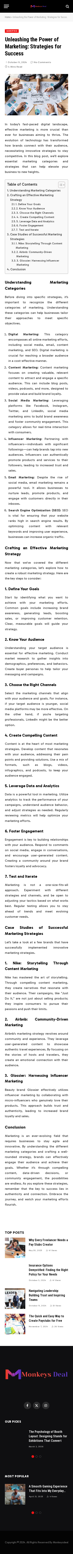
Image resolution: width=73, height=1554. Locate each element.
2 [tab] (36, 1456)
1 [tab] (33, 1456)
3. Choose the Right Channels (35, 212)
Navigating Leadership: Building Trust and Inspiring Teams (47, 1295)
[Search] (67, 6)
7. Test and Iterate (27, 229)
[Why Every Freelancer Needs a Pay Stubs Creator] (15, 1248)
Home (8, 17)
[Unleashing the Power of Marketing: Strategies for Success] (36, 94)
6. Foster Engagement (29, 225)
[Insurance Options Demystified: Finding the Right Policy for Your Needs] (15, 1273)
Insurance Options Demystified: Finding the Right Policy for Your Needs (48, 1270)
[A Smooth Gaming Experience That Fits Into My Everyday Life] (15, 1494)
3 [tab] (40, 1456)
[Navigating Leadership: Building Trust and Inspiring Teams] (15, 1298)
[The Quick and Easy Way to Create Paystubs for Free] (15, 1324)
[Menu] (6, 6)
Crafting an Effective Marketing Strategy (32, 197)
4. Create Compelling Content (35, 217)
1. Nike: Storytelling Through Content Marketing (39, 245)
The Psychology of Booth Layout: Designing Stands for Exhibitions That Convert (48, 1436)
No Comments (42, 62)
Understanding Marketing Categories (35, 190)
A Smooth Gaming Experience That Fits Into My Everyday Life (48, 1491)
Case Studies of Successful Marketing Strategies (36, 237)
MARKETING (11, 31)
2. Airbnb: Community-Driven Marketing (34, 254)
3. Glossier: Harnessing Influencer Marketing (38, 263)
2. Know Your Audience (30, 208)
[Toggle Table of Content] (59, 185)
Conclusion (18, 269)
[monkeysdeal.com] (38, 6)
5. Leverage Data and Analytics (35, 221)
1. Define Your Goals (28, 204)
